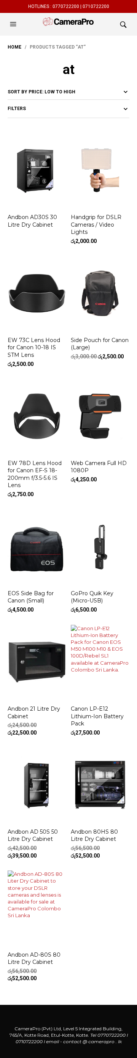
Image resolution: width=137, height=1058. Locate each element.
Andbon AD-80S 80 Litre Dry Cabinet (34, 958)
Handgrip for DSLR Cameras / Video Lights (96, 224)
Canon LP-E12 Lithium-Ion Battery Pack (97, 716)
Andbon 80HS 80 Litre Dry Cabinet (94, 835)
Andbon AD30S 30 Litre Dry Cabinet (32, 221)
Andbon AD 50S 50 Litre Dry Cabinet (33, 835)
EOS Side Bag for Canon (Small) (31, 597)
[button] (14, 24)
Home (14, 47)
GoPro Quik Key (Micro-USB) (92, 597)
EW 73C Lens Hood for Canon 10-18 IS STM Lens (34, 347)
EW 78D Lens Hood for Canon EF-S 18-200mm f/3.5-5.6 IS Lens (35, 474)
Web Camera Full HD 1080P (99, 467)
